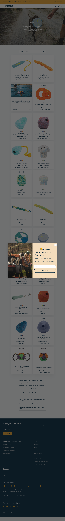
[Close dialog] (56, 245)
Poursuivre (45, 270)
